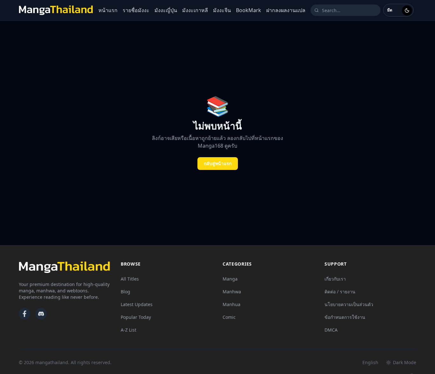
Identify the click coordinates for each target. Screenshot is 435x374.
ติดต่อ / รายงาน (339, 292)
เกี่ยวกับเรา (335, 279)
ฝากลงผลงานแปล (285, 10)
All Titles (130, 279)
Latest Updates (137, 304)
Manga (230, 279)
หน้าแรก (108, 10)
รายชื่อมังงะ (136, 10)
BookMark (248, 10)
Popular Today (136, 317)
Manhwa (232, 292)
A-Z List (128, 330)
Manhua (231, 304)
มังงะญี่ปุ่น (165, 10)
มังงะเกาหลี (195, 10)
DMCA (331, 330)
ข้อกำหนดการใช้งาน (344, 317)
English (370, 362)
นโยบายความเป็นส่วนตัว (348, 304)
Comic (229, 317)
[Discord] (41, 313)
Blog (125, 292)
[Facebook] (24, 313)
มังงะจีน (222, 10)
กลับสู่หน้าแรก (218, 163)
